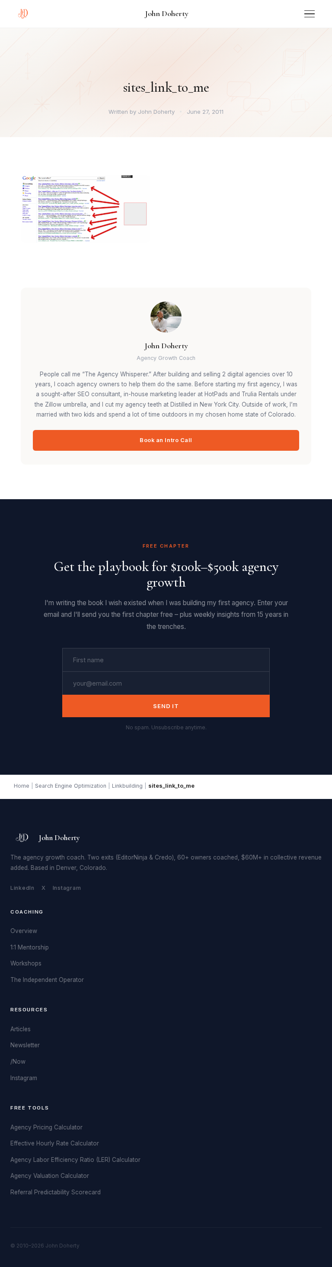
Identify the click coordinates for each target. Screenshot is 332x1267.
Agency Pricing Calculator (46, 1127)
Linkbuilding (127, 786)
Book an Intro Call (166, 440)
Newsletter (25, 1045)
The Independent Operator (47, 979)
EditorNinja (132, 857)
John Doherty (166, 13)
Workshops (26, 963)
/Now (18, 1061)
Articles (20, 1029)
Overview (23, 930)
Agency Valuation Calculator (49, 1175)
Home (21, 786)
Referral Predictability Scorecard (55, 1192)
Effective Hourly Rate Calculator (54, 1143)
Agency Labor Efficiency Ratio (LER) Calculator (75, 1159)
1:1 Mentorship (29, 947)
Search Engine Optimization (70, 786)
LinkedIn (22, 888)
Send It (166, 705)
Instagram (67, 888)
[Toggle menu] (309, 14)
